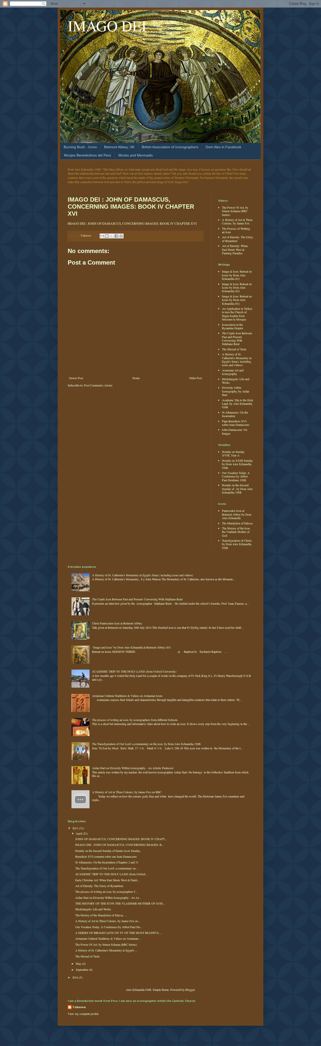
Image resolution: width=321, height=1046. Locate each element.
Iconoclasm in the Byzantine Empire (232, 326)
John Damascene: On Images (234, 431)
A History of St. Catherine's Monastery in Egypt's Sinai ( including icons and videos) (237, 359)
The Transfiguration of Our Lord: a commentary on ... (107, 868)
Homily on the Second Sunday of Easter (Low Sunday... (108, 851)
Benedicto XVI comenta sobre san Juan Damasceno (106, 856)
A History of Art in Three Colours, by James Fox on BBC (127, 792)
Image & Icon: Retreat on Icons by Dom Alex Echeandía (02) (237, 287)
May (79, 963)
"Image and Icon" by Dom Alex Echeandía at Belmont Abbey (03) (131, 647)
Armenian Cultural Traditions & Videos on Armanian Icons (127, 696)
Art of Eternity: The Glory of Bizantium (237, 239)
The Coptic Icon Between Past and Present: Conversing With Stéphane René (237, 338)
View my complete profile (83, 1014)
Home (136, 378)
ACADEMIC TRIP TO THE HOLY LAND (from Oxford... (111, 874)
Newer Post (76, 378)
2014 (75, 977)
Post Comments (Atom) (98, 385)
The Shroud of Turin (234, 349)
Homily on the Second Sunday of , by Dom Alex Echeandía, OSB (237, 488)
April (79, 833)
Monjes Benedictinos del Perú (87, 155)
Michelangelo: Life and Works (235, 380)
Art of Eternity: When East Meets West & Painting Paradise (235, 249)
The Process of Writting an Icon (236, 230)
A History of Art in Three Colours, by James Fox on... (107, 921)
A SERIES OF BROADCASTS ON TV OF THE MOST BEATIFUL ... (118, 933)
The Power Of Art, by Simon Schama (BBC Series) (235, 211)
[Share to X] (111, 235)
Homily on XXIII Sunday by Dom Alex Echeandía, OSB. (237, 464)
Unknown (79, 1007)
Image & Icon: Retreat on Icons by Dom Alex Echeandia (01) (237, 299)
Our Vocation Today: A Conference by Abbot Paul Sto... (108, 927)
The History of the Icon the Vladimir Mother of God (236, 531)
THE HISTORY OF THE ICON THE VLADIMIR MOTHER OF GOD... (120, 903)
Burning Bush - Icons (80, 147)
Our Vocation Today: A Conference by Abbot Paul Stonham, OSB (236, 476)
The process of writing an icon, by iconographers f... (106, 892)
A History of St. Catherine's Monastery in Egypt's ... (106, 950)
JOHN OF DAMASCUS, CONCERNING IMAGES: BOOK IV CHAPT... (121, 839)
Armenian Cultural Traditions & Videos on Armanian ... (108, 938)
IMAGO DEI (107, 26)
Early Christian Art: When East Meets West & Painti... (107, 880)
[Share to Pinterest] (121, 235)
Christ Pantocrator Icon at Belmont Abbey (117, 623)
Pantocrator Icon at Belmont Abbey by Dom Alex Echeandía (236, 514)
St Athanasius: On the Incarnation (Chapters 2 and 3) (106, 862)
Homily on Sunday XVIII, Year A (233, 453)
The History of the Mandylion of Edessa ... (101, 915)
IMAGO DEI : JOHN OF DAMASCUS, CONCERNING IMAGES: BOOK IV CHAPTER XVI (131, 206)
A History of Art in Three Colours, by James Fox (237, 221)
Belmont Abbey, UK (119, 147)
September (82, 970)
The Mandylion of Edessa (237, 523)
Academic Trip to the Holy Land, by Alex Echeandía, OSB (237, 403)
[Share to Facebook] (116, 235)
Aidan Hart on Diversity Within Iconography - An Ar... (108, 898)
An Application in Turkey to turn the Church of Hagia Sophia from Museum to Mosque (237, 313)
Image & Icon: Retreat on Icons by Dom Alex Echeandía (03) (237, 275)
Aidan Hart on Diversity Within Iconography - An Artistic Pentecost (132, 768)
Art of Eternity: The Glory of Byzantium (99, 886)
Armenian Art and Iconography (233, 372)
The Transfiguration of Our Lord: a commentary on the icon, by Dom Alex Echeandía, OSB (146, 744)
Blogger (190, 990)
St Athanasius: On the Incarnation (235, 414)
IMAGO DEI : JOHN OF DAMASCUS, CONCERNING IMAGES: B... (119, 845)
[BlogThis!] (106, 235)
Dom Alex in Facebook (223, 147)
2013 (75, 828)
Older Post (195, 378)
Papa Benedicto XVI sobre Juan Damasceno (235, 423)
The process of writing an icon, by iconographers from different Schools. (135, 720)
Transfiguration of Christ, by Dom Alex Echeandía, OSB (237, 544)
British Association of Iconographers (170, 147)
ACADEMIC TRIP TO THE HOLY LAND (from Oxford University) (134, 671)
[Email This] (102, 235)
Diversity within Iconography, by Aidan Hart (235, 391)
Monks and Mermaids (135, 155)
